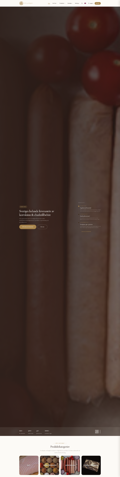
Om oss (42, 226)
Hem (49, 3)
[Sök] (82, 3)
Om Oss (54, 3)
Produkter (62, 3)
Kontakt (98, 3)
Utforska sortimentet (27, 226)
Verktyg (77, 3)
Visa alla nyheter (86, 231)
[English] (85, 3)
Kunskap (70, 3)
